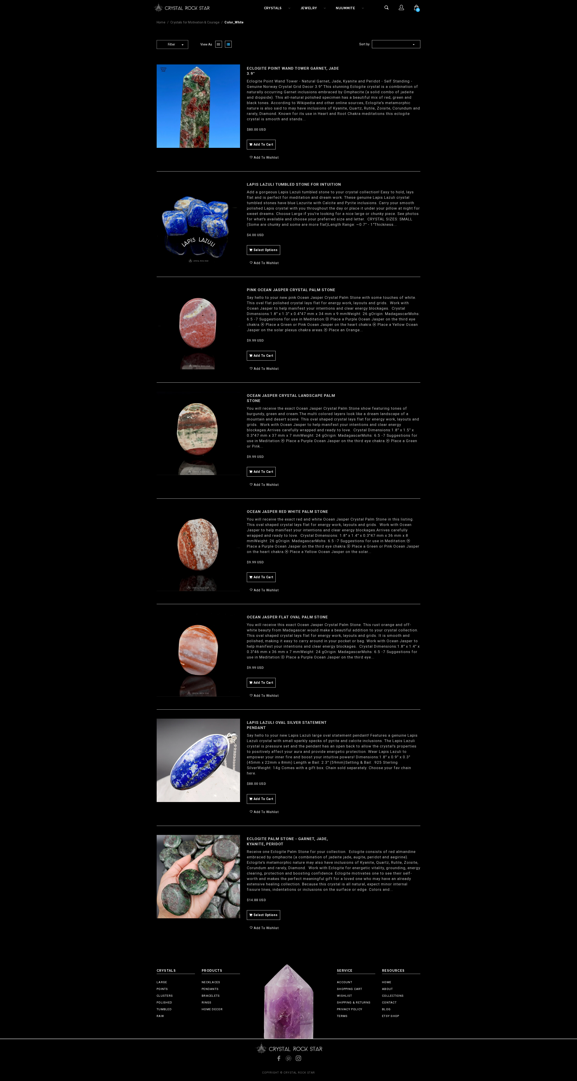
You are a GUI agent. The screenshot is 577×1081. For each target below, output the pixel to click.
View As (206, 44)
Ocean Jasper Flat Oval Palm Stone (287, 617)
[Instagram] (298, 1058)
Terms (342, 1016)
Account (344, 982)
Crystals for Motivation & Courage (195, 22)
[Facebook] (278, 1058)
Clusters (165, 995)
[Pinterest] (288, 1058)
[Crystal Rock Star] (181, 7)
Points (162, 989)
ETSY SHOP (390, 1016)
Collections (393, 995)
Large (162, 982)
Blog (386, 1009)
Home (161, 22)
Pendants (210, 989)
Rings (207, 1002)
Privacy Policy (349, 1009)
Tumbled (164, 1009)
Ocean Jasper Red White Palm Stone (287, 511)
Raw (160, 1016)
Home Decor (212, 1009)
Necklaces (211, 982)
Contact (389, 1002)
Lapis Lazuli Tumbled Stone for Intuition (294, 184)
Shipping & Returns (354, 1002)
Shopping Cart (349, 989)
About (387, 989)
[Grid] (218, 44)
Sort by (364, 44)
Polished (164, 1002)
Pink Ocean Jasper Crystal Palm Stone (291, 290)
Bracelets (211, 995)
